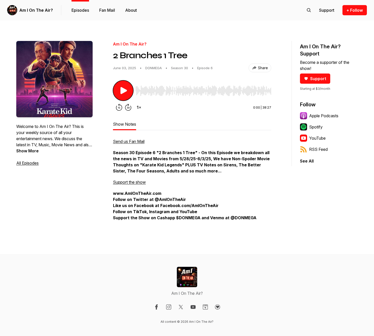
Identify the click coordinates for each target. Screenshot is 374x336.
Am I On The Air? (36, 10)
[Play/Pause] (123, 90)
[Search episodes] (309, 10)
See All (307, 161)
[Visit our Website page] (205, 307)
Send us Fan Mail (129, 141)
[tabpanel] (192, 182)
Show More (27, 150)
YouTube (317, 138)
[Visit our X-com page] (180, 307)
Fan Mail (107, 10)
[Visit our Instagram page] (168, 307)
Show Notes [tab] (124, 124)
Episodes (80, 10)
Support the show (129, 182)
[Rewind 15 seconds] (119, 107)
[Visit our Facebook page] (156, 307)
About (131, 10)
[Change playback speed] (139, 107)
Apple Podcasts (323, 115)
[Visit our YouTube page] (193, 307)
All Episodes (27, 163)
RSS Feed (318, 149)
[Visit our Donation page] (217, 307)
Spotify (316, 126)
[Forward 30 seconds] (128, 107)
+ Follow (355, 10)
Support (318, 78)
